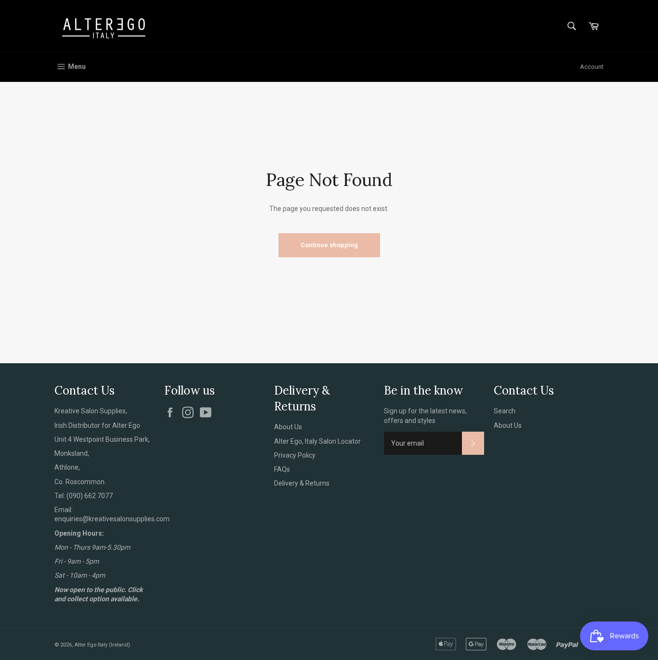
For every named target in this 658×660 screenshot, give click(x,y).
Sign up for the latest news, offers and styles (425, 415)
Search (504, 411)
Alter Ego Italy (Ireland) (102, 645)
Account (592, 66)
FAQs (282, 469)
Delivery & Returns (301, 483)
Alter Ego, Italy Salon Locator (317, 441)
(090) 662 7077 (89, 496)
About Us (288, 427)
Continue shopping (329, 245)
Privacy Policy (295, 455)
